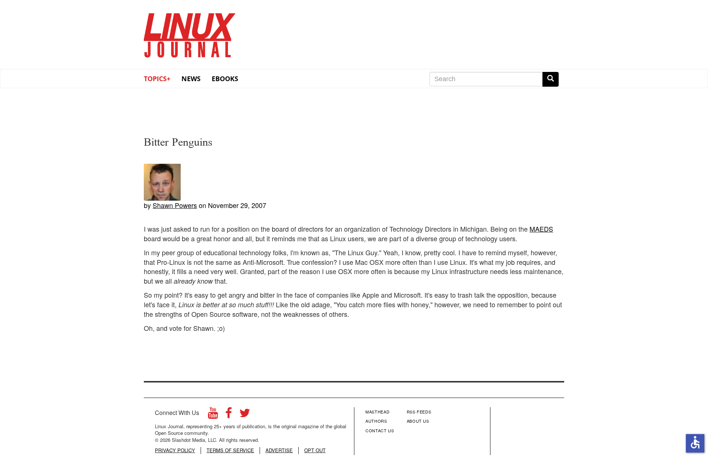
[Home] (190, 33)
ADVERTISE (279, 450)
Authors (376, 421)
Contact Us (379, 430)
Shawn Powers (175, 205)
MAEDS (541, 228)
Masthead (377, 412)
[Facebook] (228, 415)
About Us (418, 421)
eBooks (225, 78)
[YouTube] (213, 415)
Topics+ (157, 78)
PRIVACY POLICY (175, 450)
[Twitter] (244, 415)
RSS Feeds (419, 412)
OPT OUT (315, 450)
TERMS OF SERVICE (230, 450)
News (191, 78)
